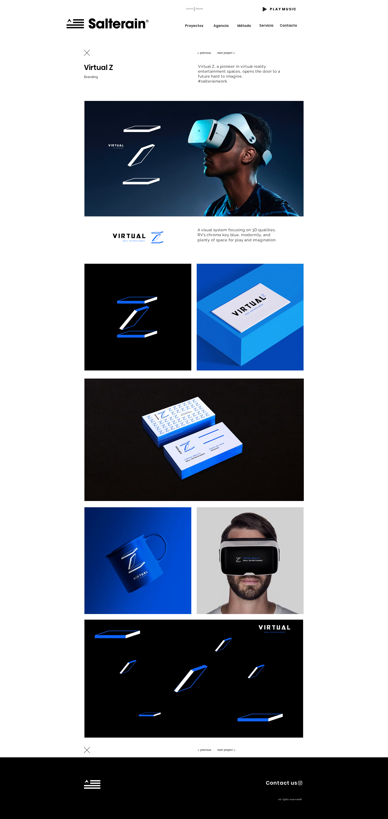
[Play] (265, 9)
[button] (282, 783)
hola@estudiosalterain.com (93, 801)
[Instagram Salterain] (300, 783)
